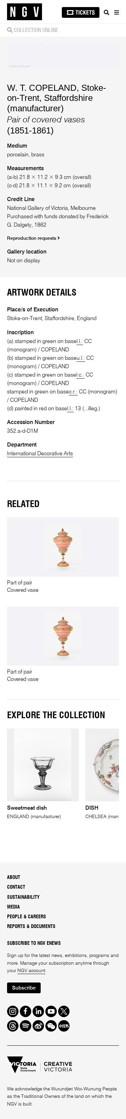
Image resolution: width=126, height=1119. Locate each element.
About (13, 877)
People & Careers (26, 917)
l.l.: (80, 341)
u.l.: (81, 358)
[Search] (106, 12)
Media (13, 907)
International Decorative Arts (40, 454)
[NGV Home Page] (24, 12)
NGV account (31, 970)
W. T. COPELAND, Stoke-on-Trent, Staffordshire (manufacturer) (56, 98)
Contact (16, 887)
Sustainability (23, 897)
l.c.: (80, 375)
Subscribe (24, 988)
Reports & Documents (31, 926)
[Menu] (116, 12)
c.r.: (73, 392)
